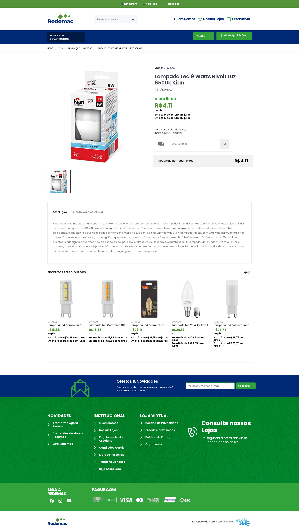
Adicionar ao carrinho (80, 286)
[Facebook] (51, 500)
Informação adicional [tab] (88, 212)
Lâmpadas (166, 89)
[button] (245, 272)
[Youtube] (69, 500)
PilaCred (201, 36)
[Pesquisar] (133, 19)
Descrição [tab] (60, 212)
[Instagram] (60, 500)
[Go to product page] (66, 299)
